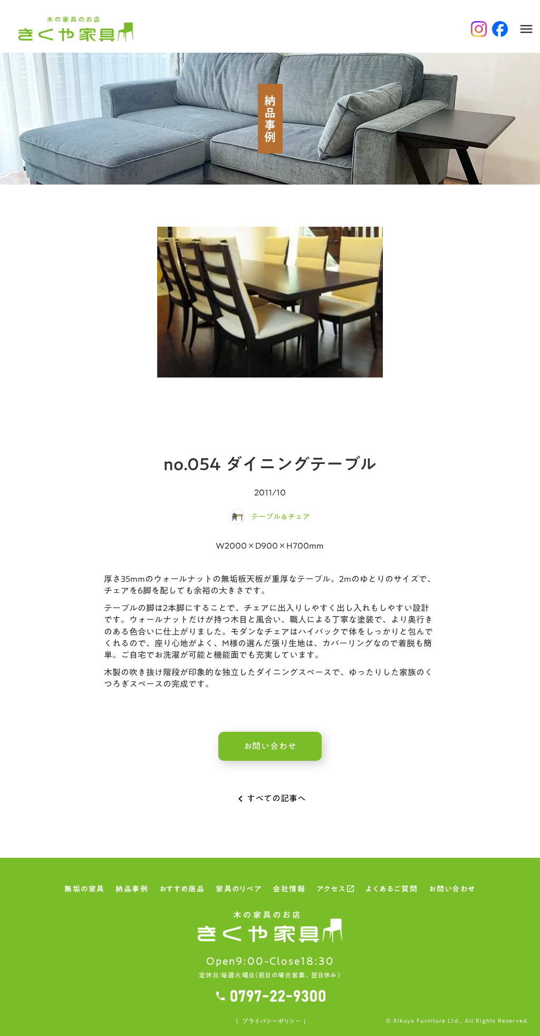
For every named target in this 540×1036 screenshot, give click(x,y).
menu (526, 29)
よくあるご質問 (391, 890)
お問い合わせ (452, 890)
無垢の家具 (84, 890)
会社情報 (289, 890)
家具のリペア (239, 890)
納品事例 (131, 890)
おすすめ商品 (182, 890)
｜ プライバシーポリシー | (269, 1021)
